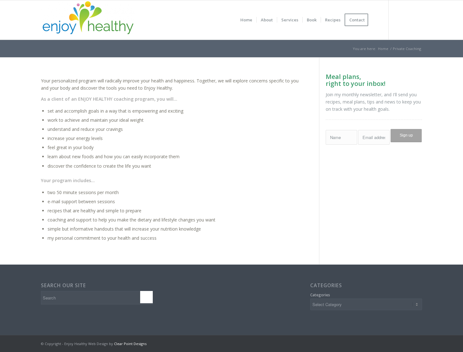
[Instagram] (408, 20)
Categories (320, 295)
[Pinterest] (417, 20)
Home (383, 48)
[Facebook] (398, 20)
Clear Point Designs (130, 343)
